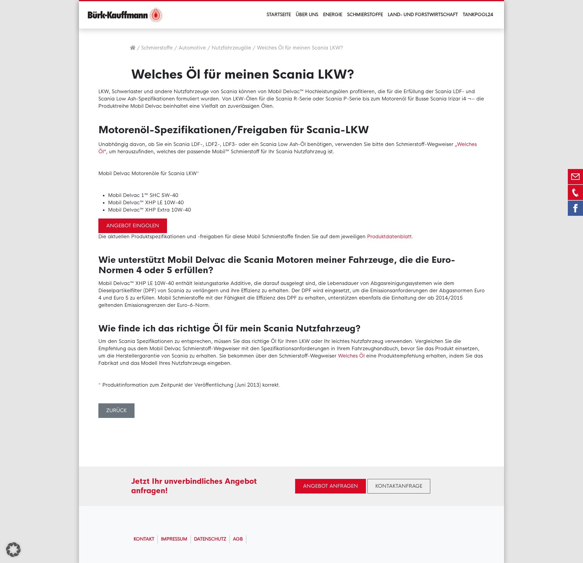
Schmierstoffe (365, 14)
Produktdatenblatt (389, 236)
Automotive (192, 48)
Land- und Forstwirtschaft (423, 14)
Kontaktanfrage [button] (398, 486)
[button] (13, 549)
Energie (332, 14)
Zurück (116, 410)
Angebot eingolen (132, 225)
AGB (238, 539)
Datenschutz (210, 539)
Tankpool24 (478, 14)
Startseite (279, 14)
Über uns (307, 14)
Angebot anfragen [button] (330, 486)
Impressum (174, 539)
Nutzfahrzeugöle (231, 48)
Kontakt (144, 539)
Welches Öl (351, 356)
